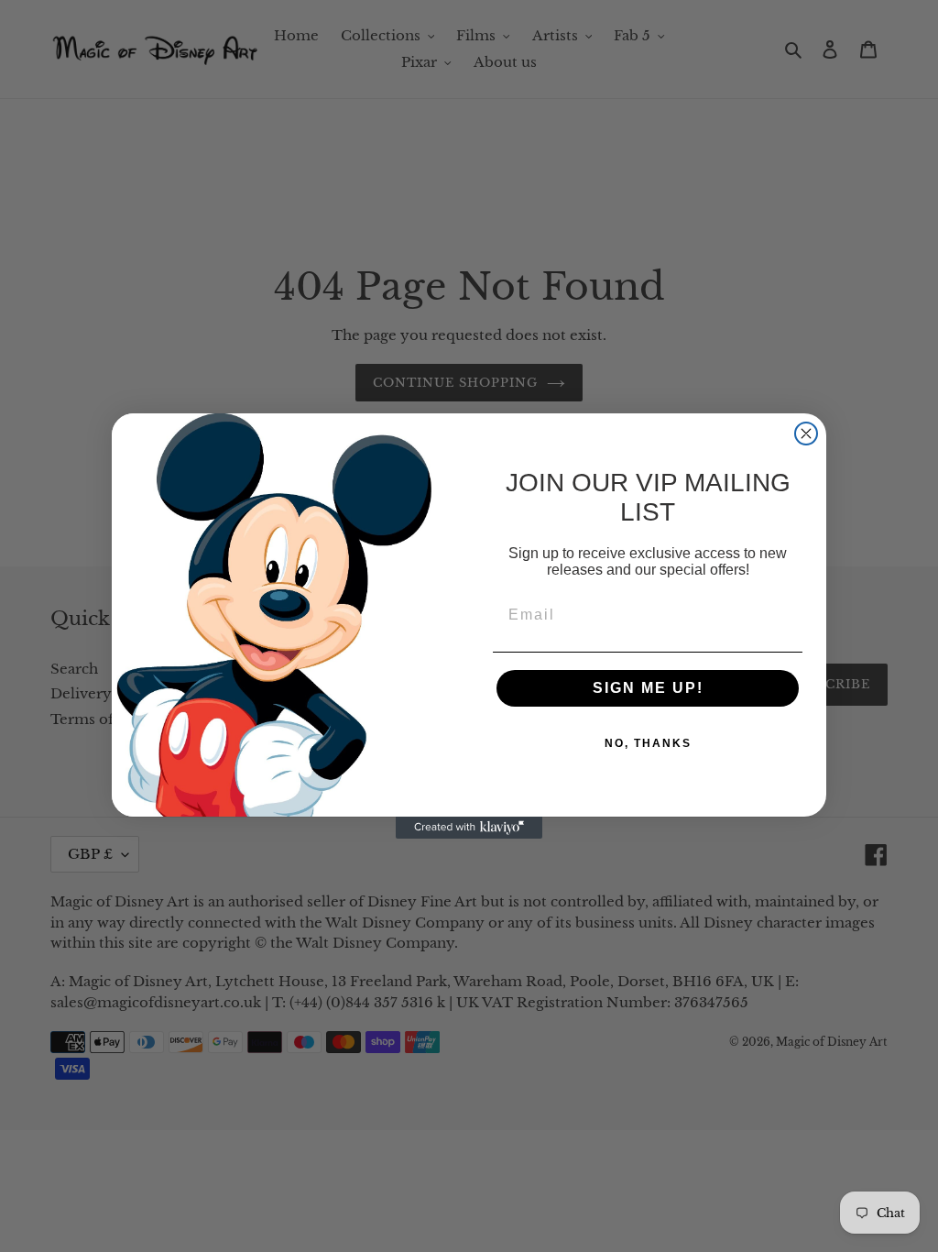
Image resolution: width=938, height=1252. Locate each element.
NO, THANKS (648, 743)
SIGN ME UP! (648, 688)
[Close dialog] (806, 434)
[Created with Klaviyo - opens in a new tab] (469, 828)
